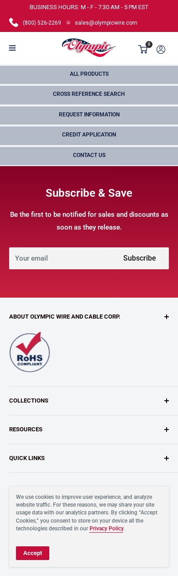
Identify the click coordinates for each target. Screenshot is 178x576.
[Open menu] (12, 48)
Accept (32, 553)
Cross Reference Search (89, 94)
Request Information (89, 114)
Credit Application (89, 134)
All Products (89, 74)
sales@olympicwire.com (106, 23)
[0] (143, 49)
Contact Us (89, 155)
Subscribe (139, 258)
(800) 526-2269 (42, 23)
